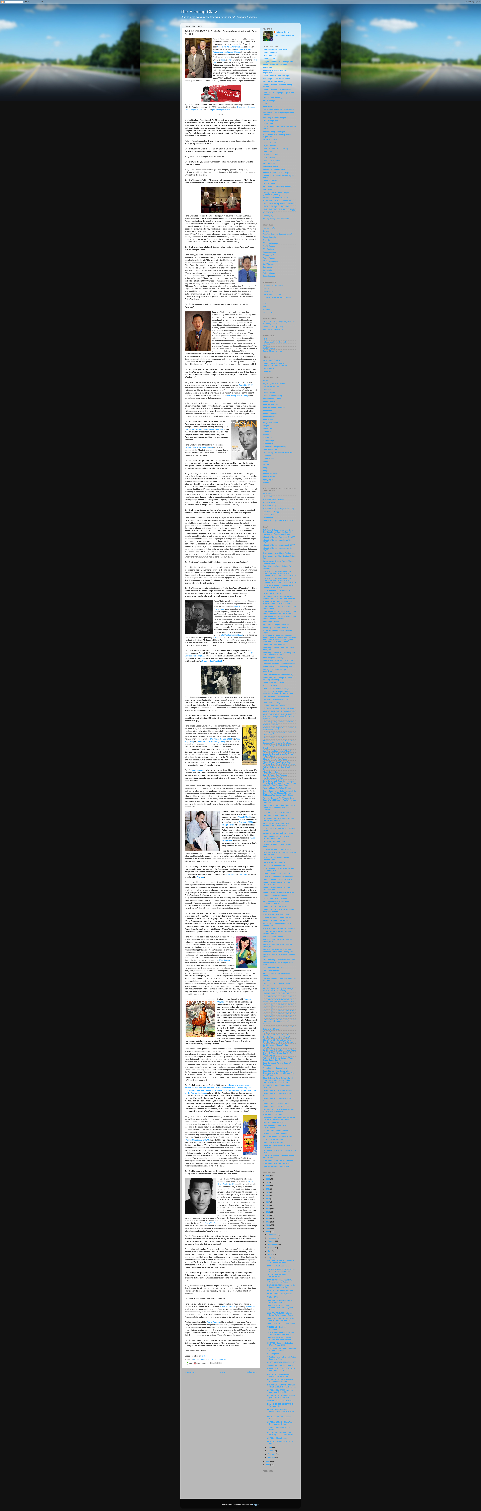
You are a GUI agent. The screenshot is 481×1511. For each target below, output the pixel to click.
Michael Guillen (283, 32)
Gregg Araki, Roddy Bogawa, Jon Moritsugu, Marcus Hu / (279, 573)
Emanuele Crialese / (277, 700)
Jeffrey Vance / (275, 1133)
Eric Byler (243, 874)
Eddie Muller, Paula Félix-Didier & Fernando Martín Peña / (278, 951)
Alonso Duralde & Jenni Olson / (279, 742)
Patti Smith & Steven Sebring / (278, 1059)
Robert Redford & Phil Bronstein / (278, 1001)
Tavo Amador (268, 494)
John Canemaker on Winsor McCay (278, 675)
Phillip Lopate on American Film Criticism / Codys (276, 883)
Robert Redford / (277, 997)
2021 (268, 1189)
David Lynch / (275, 895)
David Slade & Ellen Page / (279, 1050)
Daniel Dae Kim (229, 1184)
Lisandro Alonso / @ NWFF (279, 537)
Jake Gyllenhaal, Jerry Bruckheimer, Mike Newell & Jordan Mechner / (279, 783)
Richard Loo (219, 609)
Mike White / (278, 1160)
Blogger (255, 1505)
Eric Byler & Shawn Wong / (274, 671)
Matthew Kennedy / (277, 849)
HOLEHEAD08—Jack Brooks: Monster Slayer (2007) (279, 1375)
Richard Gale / (279, 763)
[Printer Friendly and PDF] (197, 1364)
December (272, 1235)
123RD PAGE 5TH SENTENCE (279, 1401)
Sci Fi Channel (269, 348)
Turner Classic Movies (272, 351)
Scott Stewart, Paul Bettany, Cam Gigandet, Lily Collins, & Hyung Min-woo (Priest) (278, 1073)
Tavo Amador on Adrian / (279, 553)
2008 (268, 1232)
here (223, 60)
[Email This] (211, 1363)
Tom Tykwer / (272, 1114)
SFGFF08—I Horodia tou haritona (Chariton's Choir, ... (281, 1349)
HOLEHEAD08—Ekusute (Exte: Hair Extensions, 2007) (280, 1380)
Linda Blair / (274, 645)
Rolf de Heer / (274, 706)
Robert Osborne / (273, 968)
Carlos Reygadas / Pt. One (279, 1011)
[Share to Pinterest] (220, 1363)
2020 (268, 1192)
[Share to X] (216, 1363)
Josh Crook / (272, 703)
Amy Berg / (276, 628)
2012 (268, 1219)
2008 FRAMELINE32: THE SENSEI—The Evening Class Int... (281, 1319)
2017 (268, 1202)
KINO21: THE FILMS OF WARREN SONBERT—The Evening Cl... (281, 1370)
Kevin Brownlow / (277, 667)
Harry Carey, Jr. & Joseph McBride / (278, 679)
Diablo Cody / (275, 689)
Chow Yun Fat (211, 1223)
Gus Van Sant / (275, 1130)
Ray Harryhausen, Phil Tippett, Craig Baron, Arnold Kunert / (279, 800)
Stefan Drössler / (275, 738)
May (270, 1258)
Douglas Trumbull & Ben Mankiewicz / (279, 1110)
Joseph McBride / (277, 917)
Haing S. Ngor (228, 825)
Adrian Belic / (276, 625)
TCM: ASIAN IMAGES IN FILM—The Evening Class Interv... (280, 1333)
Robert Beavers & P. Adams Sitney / (279, 597)
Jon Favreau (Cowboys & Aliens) (277, 751)
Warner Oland (218, 638)
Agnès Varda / (277, 1136)
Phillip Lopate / (278, 892)
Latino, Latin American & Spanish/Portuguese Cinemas (275, 364)
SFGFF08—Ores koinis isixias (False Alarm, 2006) (280, 1344)
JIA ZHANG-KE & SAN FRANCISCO (276, 1275)
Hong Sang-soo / (278, 819)
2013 (268, 1215)
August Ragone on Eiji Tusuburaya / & (278, 990)
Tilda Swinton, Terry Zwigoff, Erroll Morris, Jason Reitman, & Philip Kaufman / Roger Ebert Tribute (278, 1080)
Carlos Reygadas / (278, 1005)
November (272, 1238)
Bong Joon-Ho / (274, 841)
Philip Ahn (238, 606)
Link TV (266, 345)
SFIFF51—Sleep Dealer (277, 1438)
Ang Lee (200, 877)
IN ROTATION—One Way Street (280, 1291)
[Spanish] (274, 446)
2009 (268, 1228)
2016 (268, 1205)
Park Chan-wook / (273, 683)
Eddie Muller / (274, 936)
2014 (268, 1212)
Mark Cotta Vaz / (273, 1139)
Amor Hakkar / (277, 788)
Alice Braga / (273, 658)
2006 (268, 1465)
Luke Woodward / (276, 1166)
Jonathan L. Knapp (271, 512)
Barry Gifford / (275, 775)
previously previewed (221, 110)
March (271, 1451)
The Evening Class (199, 11)
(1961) (212, 661)
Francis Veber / (273, 1142)
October (271, 1241)
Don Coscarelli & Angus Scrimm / (278, 693)
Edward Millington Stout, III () (278, 521)
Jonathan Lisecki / (278, 876)
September (272, 1245)
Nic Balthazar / (272, 593)
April (270, 1447)
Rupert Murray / (279, 960)
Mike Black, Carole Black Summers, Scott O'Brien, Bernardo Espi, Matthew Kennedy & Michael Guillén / (279, 639)
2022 (268, 1186)
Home (221, 1372)
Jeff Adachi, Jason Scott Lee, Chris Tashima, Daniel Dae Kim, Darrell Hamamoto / (278, 532)
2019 (268, 1195)
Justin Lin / (276, 873)
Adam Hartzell (269, 503)
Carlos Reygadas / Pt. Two (279, 1014)
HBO (265, 339)
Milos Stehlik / (275, 1068)
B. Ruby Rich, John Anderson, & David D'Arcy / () (279, 1022)
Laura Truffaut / (276, 1103)
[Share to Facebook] (218, 1363)
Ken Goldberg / (274, 778)
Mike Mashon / (276, 914)
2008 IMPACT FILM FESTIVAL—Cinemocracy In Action (280, 1281)
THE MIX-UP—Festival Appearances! (276, 1328)
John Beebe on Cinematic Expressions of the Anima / (279, 612)
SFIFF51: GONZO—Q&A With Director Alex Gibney (279, 1423)
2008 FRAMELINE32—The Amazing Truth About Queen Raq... (280, 1308)
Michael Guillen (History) (273, 500)
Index (271, 360)
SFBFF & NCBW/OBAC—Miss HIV (281, 1362)
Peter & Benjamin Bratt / (278, 661)
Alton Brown (250, 1307)
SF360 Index (268, 371)
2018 (268, 1199)
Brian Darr (267, 497)
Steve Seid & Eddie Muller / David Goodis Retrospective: (277, 1036)
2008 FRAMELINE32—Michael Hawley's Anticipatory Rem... (280, 1314)
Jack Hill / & (277, 812)
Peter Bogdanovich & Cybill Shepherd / (279, 654)
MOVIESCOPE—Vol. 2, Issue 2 (279, 1294)
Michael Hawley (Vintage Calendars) (278, 509)
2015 (268, 1209)
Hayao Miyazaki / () (279, 928)
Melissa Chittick (270, 686)
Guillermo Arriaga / (278, 586)
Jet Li (220, 1223)
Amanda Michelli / (275, 920)
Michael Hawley (269, 506)
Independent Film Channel (274, 342)
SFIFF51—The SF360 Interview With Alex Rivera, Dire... (280, 1391)
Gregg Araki (230, 874)
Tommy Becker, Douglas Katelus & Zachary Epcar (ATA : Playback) (277, 602)
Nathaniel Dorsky (270, 725)
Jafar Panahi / (272, 971)
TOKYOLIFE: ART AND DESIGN (280, 1366)
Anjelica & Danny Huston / (276, 824)
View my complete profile (284, 35)
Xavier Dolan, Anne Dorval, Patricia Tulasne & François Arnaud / (278, 717)
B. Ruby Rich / (278, 1017)
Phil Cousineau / (275, 697)
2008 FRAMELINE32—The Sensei (281, 1324)
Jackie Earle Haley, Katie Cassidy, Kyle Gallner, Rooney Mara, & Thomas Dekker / (279, 793)
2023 (268, 1182)
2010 (268, 1225)
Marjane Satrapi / (275, 1032)
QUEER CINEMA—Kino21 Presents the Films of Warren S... (280, 1411)
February (272, 1454)
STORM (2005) (273, 1354)
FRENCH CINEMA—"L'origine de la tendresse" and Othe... (281, 1286)
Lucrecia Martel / (275, 906)
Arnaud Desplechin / (279, 712)
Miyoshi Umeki (244, 817)
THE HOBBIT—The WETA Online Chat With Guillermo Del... (281, 1270)
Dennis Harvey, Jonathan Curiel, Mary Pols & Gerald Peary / (279, 807)
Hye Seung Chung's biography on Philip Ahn (204, 429)
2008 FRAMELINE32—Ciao (278, 1266)
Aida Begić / (271, 622)
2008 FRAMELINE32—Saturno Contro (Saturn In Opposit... (280, 1339)
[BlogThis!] (213, 1363)
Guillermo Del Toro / (278, 709)
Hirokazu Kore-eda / (274, 865)
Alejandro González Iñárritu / (278, 833)
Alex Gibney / (272, 772)
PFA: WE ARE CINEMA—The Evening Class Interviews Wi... (281, 1434)
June (270, 1254)
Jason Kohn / (274, 862)
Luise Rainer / (276, 994)
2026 (268, 1176)
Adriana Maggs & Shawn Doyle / (276, 902)
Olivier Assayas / (276, 590)
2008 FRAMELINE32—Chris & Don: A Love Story (279, 1301)
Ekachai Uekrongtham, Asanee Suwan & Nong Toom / (279, 1118)
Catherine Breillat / (279, 664)
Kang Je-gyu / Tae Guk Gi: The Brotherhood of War (276, 837)
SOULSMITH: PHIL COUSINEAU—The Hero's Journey (281, 1262)
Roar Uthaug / (273, 1122)
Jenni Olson (268, 518)
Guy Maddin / (275, 898)
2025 (268, 1179)
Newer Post (191, 1372)
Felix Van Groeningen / (274, 1126)
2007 (268, 1462)
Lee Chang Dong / (278, 722)
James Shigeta (198, 770)
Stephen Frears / (275, 759)
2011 (268, 1222)
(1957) (246, 822)
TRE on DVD (272, 1297)
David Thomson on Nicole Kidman (277, 1090)
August (271, 1248)
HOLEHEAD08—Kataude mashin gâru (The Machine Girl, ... (281, 1396)
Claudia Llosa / (277, 879)
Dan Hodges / (275, 815)
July (270, 1251)
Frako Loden (268, 515)
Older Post (251, 1372)
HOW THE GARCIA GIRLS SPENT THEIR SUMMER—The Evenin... (281, 1386)
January (271, 1457)
